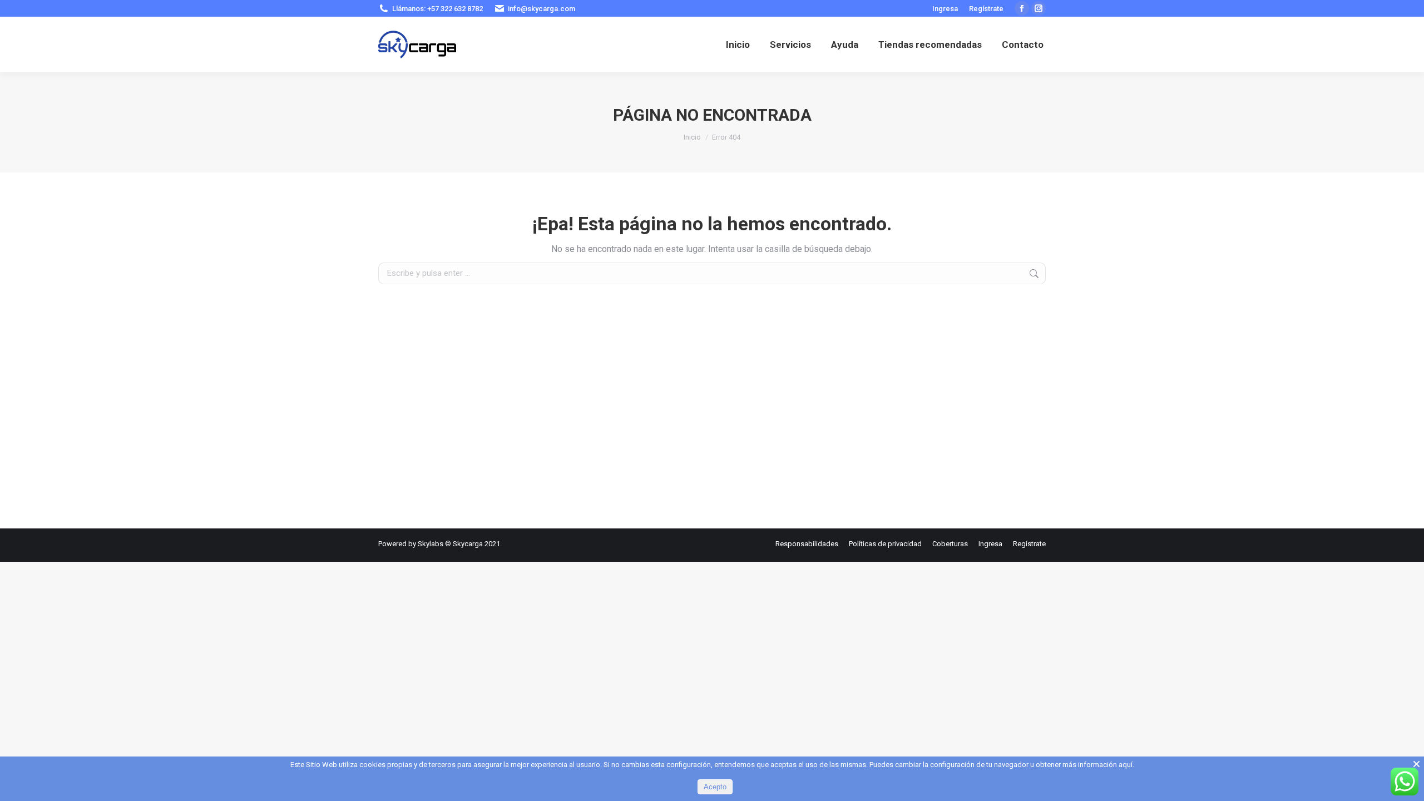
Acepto (715, 787)
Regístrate (986, 8)
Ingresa (945, 8)
